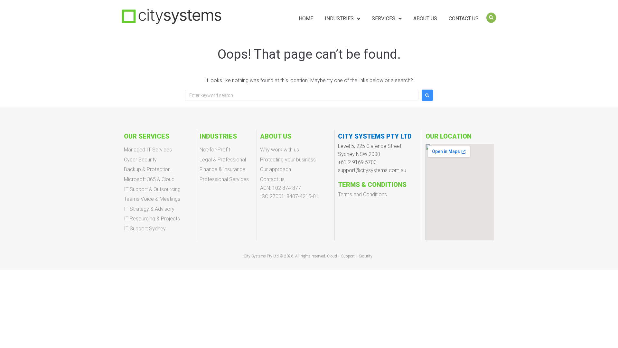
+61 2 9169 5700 (357, 162)
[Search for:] (301, 95)
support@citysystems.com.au (372, 170)
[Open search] (491, 18)
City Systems (255, 256)
